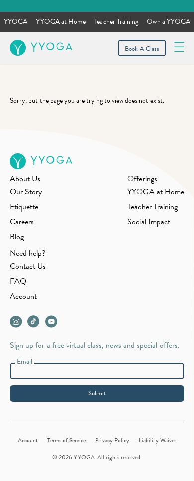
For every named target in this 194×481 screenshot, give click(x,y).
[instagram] (18, 324)
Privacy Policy (112, 440)
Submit (97, 393)
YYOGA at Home (61, 21)
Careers (22, 222)
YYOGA (15, 21)
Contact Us (28, 266)
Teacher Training (116, 21)
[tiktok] (35, 324)
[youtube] (53, 324)
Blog (17, 236)
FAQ (18, 281)
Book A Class (142, 49)
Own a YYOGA (168, 21)
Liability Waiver (157, 440)
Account (23, 296)
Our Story (26, 192)
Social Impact (148, 222)
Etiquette (24, 207)
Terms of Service (66, 440)
